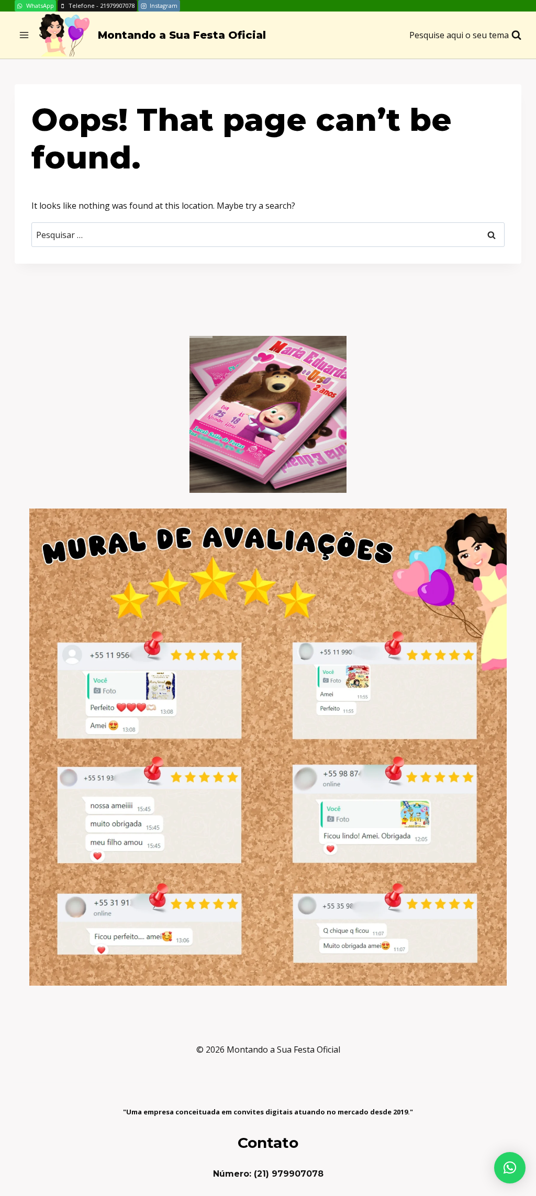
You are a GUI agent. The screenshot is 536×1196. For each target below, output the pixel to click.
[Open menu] (24, 35)
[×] (510, 1167)
